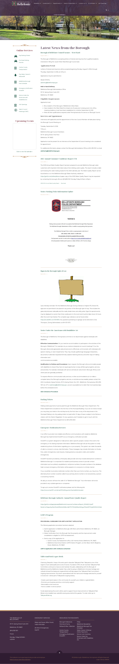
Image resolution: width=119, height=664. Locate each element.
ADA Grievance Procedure (49, 391)
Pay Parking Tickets (24, 55)
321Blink (107, 659)
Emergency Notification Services (53, 428)
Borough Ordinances (66, 622)
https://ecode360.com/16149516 (50, 320)
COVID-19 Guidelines (59, 14)
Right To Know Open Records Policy (20, 659)
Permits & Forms (65, 624)
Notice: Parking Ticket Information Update (57, 192)
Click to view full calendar (24, 151)
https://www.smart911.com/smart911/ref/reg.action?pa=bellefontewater (62, 490)
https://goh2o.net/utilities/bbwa (50, 176)
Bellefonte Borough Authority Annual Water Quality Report (63, 498)
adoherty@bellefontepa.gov (49, 82)
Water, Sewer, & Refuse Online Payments (84, 631)
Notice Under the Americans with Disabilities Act (59, 330)
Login (97, 659)
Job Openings (23, 104)
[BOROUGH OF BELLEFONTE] (21, 3)
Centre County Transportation (64, 631)
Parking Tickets (47, 399)
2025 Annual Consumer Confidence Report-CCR (59, 159)
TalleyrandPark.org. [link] (46, 595)
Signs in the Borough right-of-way (54, 271)
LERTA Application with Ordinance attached (55, 549)
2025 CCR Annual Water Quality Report (50, 183)
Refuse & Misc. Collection (67, 626)
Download (63, 183)
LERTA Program (47, 515)
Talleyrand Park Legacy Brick (52, 556)
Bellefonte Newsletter (83, 624)
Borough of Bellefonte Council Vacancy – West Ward (60, 53)
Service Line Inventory (84, 634)
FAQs (78, 622)
